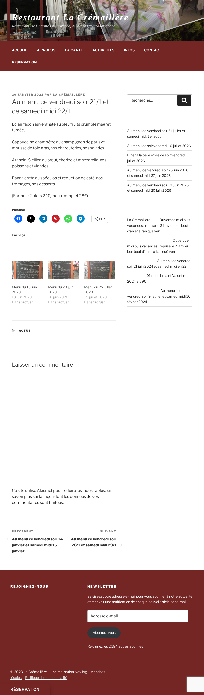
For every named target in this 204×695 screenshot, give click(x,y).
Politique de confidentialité (46, 677)
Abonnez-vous (104, 633)
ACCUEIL (19, 50)
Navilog (81, 672)
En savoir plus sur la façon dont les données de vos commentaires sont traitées (61, 496)
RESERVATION (24, 62)
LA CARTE (74, 50)
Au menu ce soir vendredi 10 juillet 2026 (159, 146)
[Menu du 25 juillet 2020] (99, 270)
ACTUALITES (103, 50)
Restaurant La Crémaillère (70, 17)
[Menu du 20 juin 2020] (63, 270)
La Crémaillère (69, 94)
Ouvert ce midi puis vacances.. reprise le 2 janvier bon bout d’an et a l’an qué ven (158, 225)
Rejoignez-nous (29, 586)
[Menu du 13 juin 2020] (27, 270)
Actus (25, 330)
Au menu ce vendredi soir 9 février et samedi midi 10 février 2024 (159, 296)
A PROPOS (46, 50)
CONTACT (152, 50)
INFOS (129, 50)
